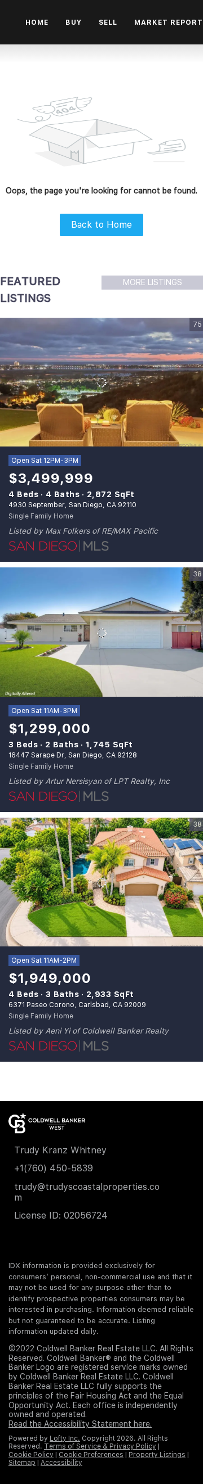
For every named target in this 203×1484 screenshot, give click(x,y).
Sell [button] (108, 22)
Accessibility (61, 1463)
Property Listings (157, 1455)
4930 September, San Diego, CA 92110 (72, 505)
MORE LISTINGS (152, 282)
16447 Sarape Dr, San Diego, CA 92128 (72, 755)
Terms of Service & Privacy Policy (100, 1446)
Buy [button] (73, 22)
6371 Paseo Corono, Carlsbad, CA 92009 (77, 1005)
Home (36, 22)
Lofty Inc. (65, 1438)
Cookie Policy (31, 1455)
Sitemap (22, 1463)
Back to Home (101, 224)
